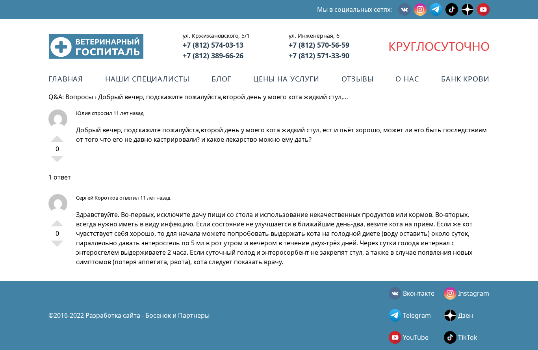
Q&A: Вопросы (70, 97)
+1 (57, 135)
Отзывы (357, 78)
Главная (65, 78)
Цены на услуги (286, 78)
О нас (407, 78)
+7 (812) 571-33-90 (319, 55)
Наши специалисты (147, 78)
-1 (57, 162)
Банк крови (465, 78)
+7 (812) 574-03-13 (213, 45)
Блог (221, 78)
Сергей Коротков (97, 197)
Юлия (83, 113)
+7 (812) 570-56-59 (319, 45)
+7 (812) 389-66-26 (213, 55)
